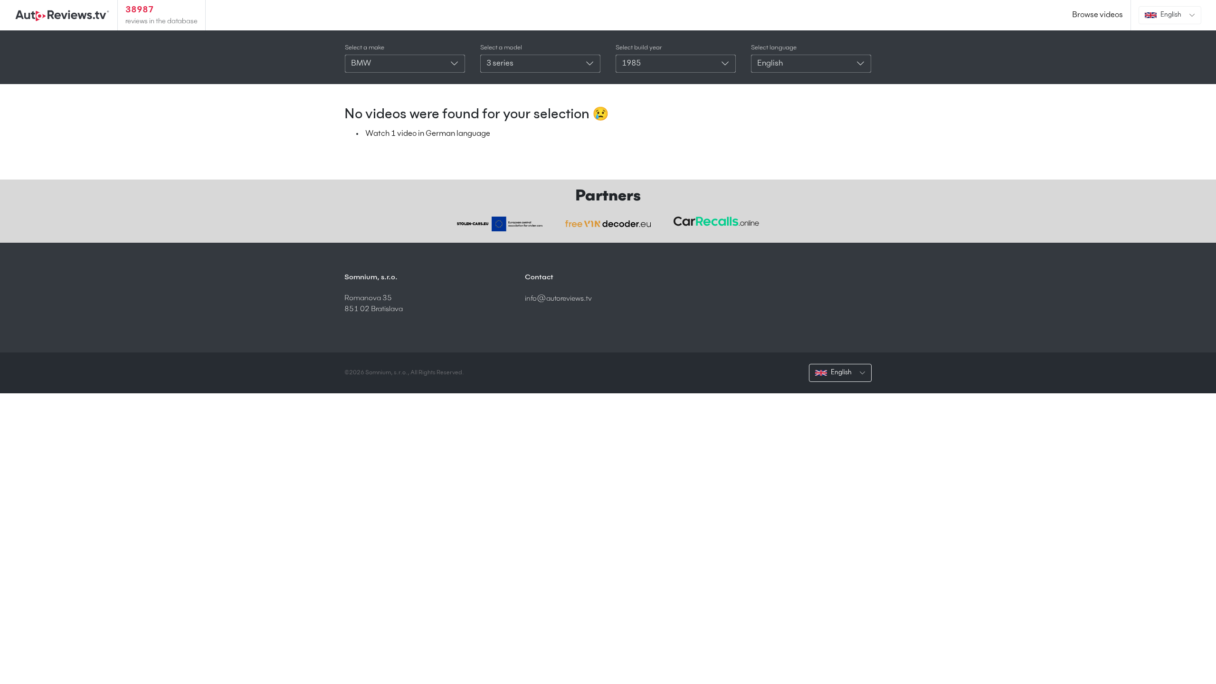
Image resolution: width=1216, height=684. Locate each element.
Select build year (639, 48)
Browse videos (1097, 15)
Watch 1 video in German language (427, 134)
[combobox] (405, 64)
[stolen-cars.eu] (499, 224)
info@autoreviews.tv (558, 298)
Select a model (501, 48)
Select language (774, 48)
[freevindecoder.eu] (608, 224)
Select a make (364, 48)
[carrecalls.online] (716, 221)
